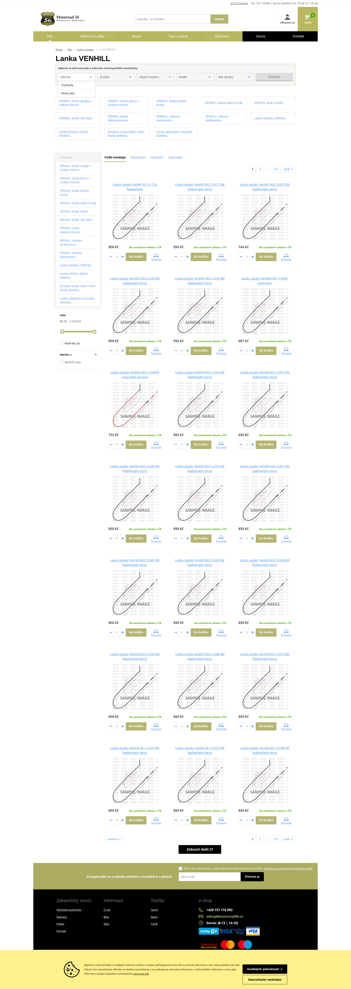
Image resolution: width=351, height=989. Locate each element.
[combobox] (76, 77)
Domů (59, 49)
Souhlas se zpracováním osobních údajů (288, 868)
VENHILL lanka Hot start (76, 220)
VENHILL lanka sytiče (74, 211)
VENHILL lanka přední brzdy (74, 193)
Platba (60, 924)
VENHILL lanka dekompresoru (70, 230)
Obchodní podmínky (68, 910)
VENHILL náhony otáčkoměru (71, 255)
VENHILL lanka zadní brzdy (78, 203)
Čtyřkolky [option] (67, 85)
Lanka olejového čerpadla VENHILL (77, 300)
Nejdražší (157, 157)
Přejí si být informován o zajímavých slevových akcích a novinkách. (247, 868)
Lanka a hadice (85, 49)
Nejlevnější (138, 157)
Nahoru (113, 839)
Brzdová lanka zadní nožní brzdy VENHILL (78, 288)
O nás (107, 910)
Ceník (154, 924)
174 (275, 169)
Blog (106, 917)
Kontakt (61, 931)
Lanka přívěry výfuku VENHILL (74, 276)
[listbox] (76, 89)
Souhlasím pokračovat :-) (264, 969)
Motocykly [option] (68, 93)
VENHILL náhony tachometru (71, 242)
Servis (154, 910)
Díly (70, 49)
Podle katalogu (115, 157)
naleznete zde (141, 973)
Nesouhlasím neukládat (265, 979)
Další (286, 169)
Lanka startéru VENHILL (76, 265)
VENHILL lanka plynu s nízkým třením (75, 180)
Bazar (154, 917)
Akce (106, 924)
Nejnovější (175, 157)
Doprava (61, 917)
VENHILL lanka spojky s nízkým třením (75, 168)
